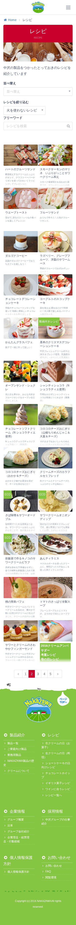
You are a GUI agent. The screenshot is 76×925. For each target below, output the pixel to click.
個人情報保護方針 (18, 871)
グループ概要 (15, 819)
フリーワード (12, 118)
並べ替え (9, 83)
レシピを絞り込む (16, 102)
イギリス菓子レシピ (57, 783)
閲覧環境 (50, 877)
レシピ (53, 735)
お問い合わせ (59, 857)
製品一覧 (12, 743)
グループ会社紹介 (18, 831)
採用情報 (55, 811)
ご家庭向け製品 (17, 749)
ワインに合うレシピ (57, 789)
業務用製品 (14, 754)
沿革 (10, 825)
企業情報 (17, 811)
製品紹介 (17, 735)
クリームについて (18, 770)
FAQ (48, 871)
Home (12, 19)
